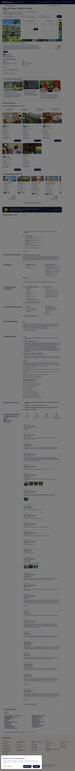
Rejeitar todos (27, 766)
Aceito (36, 766)
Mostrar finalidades (8, 766)
